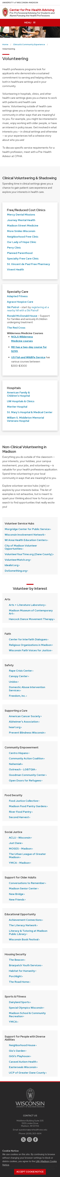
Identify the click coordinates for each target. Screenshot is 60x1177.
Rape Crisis (20, 670)
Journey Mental (21, 220)
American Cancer (24, 716)
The (16, 959)
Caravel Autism (22, 1061)
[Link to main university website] (30, 1107)
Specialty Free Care (23, 258)
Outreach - (22, 769)
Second (19, 817)
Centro (18, 753)
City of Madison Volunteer (21, 547)
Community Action (26, 758)
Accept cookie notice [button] (30, 1171)
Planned (19, 253)
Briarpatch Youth (25, 965)
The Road (19, 981)
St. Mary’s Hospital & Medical (29, 412)
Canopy (18, 676)
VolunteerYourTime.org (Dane (28, 554)
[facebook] (35, 1139)
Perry (14, 247)
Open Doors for (25, 780)
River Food (20, 811)
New (16, 894)
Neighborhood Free (22, 236)
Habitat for (22, 970)
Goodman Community (27, 775)
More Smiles (21, 231)
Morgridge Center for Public (27, 529)
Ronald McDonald (22, 315)
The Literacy (22, 925)
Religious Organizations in (30, 645)
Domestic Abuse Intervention (27, 688)
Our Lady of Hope (21, 242)
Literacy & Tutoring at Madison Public (28, 932)
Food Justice (23, 800)
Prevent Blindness (26, 732)
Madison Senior (23, 888)
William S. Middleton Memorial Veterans (25, 419)
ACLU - (20, 837)
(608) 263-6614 (33, 1133)
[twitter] (23, 1139)
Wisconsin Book (23, 939)
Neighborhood (22, 1045)
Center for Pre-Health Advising (31, 10)
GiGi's (19, 1056)
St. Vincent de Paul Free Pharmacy (28, 264)
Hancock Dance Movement (31, 619)
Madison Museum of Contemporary (31, 612)
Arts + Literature (27, 605)
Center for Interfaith (28, 639)
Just (15, 843)
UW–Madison (20, 2)
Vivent (15, 269)
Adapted (17, 296)
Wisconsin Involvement (24, 534)
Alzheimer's (23, 721)
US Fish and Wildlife (28, 357)
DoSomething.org (16, 570)
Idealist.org (11, 565)
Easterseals (22, 1067)
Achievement (25, 919)
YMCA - (19, 862)
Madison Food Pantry (27, 806)
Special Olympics (26, 1007)
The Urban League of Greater (27, 855)
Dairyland (19, 1002)
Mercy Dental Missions (21, 214)
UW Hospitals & (20, 401)
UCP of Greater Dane (27, 1072)
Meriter (17, 406)
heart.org (14, 727)
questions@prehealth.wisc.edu (33, 1129)
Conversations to (27, 883)
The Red (16, 327)
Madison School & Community (27, 1014)
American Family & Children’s (18, 394)
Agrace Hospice (20, 301)
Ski (13, 307)
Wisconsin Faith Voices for (30, 650)
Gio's (17, 1050)
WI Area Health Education (26, 540)
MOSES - (20, 848)
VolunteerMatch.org (17, 559)
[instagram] (29, 1139)
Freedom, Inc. (17, 695)
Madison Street (22, 225)
